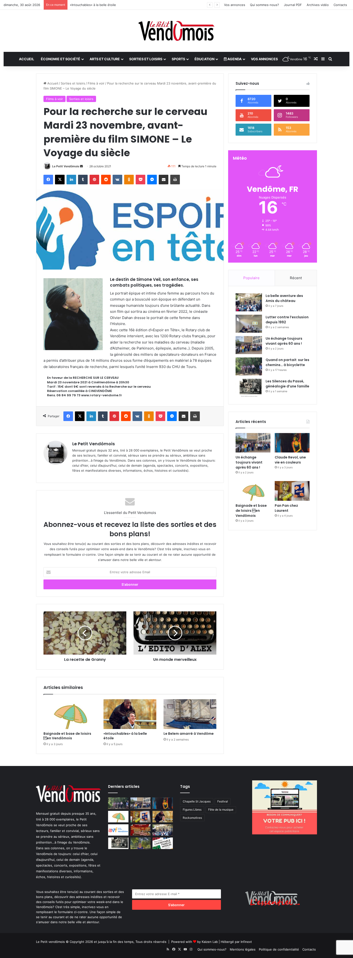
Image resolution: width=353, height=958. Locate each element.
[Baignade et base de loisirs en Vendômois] (69, 714)
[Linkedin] (71, 179)
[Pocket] (140, 179)
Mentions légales (243, 949)
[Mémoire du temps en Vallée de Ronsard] (140, 830)
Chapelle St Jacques (197, 801)
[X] (60, 179)
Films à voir (96, 83)
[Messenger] (152, 179)
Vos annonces (234, 5)
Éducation (204, 59)
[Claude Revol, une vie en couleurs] (292, 443)
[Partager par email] (163, 179)
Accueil (26, 59)
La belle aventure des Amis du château (284, 298)
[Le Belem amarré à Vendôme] (190, 714)
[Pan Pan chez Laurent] (292, 491)
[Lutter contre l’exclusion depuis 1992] (249, 324)
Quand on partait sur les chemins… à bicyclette (287, 362)
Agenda (234, 59)
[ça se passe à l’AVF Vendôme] (118, 830)
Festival (222, 801)
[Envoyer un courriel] (81, 166)
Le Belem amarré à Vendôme (189, 733)
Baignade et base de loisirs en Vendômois (67, 736)
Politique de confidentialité (279, 949)
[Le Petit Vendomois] (176, 30)
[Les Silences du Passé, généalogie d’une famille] (249, 388)
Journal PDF (293, 5)
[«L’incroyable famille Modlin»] (162, 843)
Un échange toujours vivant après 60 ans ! (284, 341)
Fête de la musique (220, 809)
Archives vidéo (318, 5)
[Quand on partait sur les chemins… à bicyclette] (249, 366)
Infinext (246, 942)
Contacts (340, 5)
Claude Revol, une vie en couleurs (290, 460)
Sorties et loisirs (145, 59)
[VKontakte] (117, 179)
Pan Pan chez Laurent (286, 508)
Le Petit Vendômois (65, 166)
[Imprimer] (175, 179)
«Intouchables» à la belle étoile (125, 736)
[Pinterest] (94, 179)
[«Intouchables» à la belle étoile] (129, 714)
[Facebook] (48, 179)
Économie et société (60, 59)
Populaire (251, 278)
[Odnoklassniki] (129, 179)
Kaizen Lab (210, 942)
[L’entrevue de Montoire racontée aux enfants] (140, 843)
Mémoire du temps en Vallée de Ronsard (100, 5)
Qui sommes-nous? (264, 5)
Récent (296, 278)
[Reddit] (106, 179)
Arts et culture (105, 59)
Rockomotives (192, 817)
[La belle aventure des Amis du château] (249, 302)
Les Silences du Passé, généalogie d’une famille (287, 384)
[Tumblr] (83, 179)
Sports (178, 59)
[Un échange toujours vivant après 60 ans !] (249, 345)
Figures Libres (192, 809)
